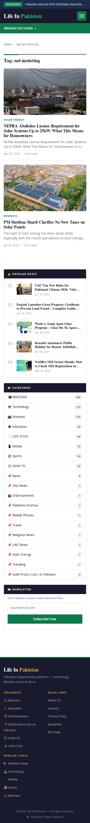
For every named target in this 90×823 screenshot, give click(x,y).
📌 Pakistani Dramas (44, 505)
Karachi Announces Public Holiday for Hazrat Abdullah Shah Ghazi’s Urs (55, 346)
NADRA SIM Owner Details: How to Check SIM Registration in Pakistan (58, 365)
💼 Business (44, 417)
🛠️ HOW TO (44, 466)
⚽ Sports (44, 456)
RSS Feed (54, 732)
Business (10, 216)
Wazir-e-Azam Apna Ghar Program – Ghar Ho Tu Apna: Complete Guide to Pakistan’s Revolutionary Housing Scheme (56, 329)
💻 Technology (44, 407)
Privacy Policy (57, 716)
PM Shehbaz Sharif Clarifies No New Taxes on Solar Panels (44, 224)
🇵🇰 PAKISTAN (44, 397)
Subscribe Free (44, 619)
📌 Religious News (44, 535)
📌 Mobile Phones (44, 515)
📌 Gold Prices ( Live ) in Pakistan (44, 574)
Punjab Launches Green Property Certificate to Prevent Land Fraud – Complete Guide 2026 (48, 308)
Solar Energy (14, 119)
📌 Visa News (44, 486)
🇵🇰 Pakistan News (16, 763)
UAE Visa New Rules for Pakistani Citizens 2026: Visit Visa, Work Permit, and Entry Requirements (56, 291)
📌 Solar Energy (44, 554)
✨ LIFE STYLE (44, 436)
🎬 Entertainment (44, 495)
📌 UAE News (44, 545)
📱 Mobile (44, 446)
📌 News (44, 476)
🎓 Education (44, 427)
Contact (53, 708)
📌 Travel (44, 525)
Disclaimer (55, 724)
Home (8, 44)
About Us (54, 700)
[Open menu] (81, 16)
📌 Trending (44, 564)
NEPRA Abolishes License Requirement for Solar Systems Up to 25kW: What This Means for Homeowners (44, 131)
